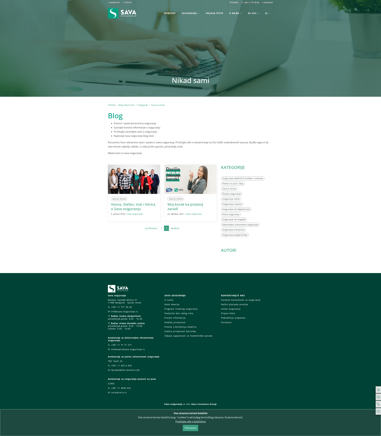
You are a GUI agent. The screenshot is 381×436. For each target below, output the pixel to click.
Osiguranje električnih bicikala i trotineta (242, 178)
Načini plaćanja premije (234, 304)
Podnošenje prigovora (233, 317)
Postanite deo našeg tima (178, 313)
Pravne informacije (175, 317)
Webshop (170, 13)
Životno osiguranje (231, 193)
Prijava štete (214, 13)
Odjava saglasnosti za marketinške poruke (188, 335)
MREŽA (235, 2)
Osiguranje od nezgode (234, 219)
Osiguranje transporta (233, 229)
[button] (267, 13)
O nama (168, 300)
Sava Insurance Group (204, 404)
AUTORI (228, 250)
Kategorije (143, 105)
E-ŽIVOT (128, 2)
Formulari (226, 322)
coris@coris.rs (119, 392)
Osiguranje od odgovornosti (236, 209)
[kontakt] (378, 411)
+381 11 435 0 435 (121, 365)
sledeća (175, 228)
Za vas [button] (252, 13)
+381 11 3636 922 (121, 388)
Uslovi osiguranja (231, 308)
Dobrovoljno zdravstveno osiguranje (240, 224)
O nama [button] (234, 13)
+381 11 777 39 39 (251, 2)
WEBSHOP (115, 2)
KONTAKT (268, 2)
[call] (378, 404)
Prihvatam (190, 428)
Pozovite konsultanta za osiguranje (240, 300)
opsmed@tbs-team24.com (125, 370)
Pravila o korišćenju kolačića (180, 326)
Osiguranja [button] (189, 13)
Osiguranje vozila (231, 198)
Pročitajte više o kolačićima (190, 421)
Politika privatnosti (175, 322)
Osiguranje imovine (232, 204)
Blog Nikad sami (127, 105)
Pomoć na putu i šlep (232, 183)
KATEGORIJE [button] (233, 167)
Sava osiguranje (135, 213)
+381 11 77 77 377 (121, 344)
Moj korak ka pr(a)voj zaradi (185, 206)
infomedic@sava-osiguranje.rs (128, 349)
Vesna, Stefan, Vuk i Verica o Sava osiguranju (133, 206)
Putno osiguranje (230, 214)
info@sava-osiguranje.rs (124, 311)
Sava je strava (158, 105)
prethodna (151, 228)
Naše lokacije (171, 304)
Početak (111, 105)
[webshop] (378, 389)
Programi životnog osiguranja (181, 308)
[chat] (378, 397)
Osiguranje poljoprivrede (234, 234)
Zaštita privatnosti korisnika (180, 331)
